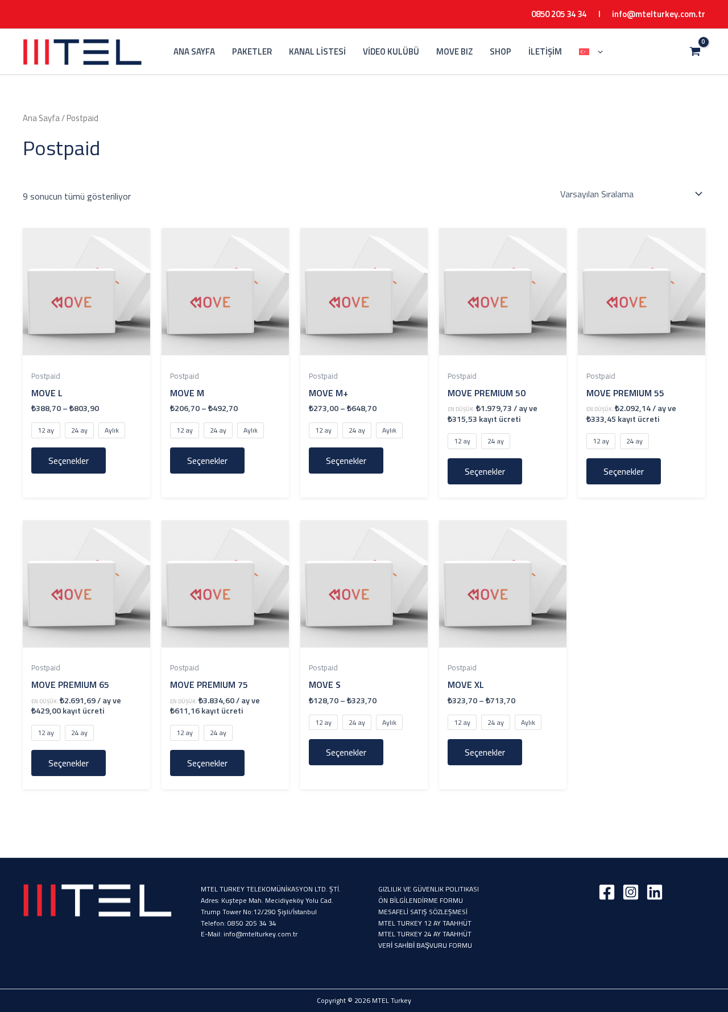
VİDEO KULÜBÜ (391, 51)
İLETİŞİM (545, 51)
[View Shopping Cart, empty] (694, 51)
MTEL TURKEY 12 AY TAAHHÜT (424, 923)
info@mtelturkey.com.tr (658, 13)
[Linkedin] (654, 892)
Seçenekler (68, 460)
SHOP (500, 51)
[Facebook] (606, 892)
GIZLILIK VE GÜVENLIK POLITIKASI (428, 889)
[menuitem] (590, 51)
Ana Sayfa (41, 118)
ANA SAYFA (194, 51)
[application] (597, 51)
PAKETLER (252, 51)
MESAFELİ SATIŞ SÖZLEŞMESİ (423, 911)
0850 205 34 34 (252, 923)
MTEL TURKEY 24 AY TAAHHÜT (424, 933)
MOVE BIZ (454, 51)
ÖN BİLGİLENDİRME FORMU (420, 900)
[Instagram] (630, 892)
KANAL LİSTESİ (317, 51)
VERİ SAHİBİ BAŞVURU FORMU (425, 945)
